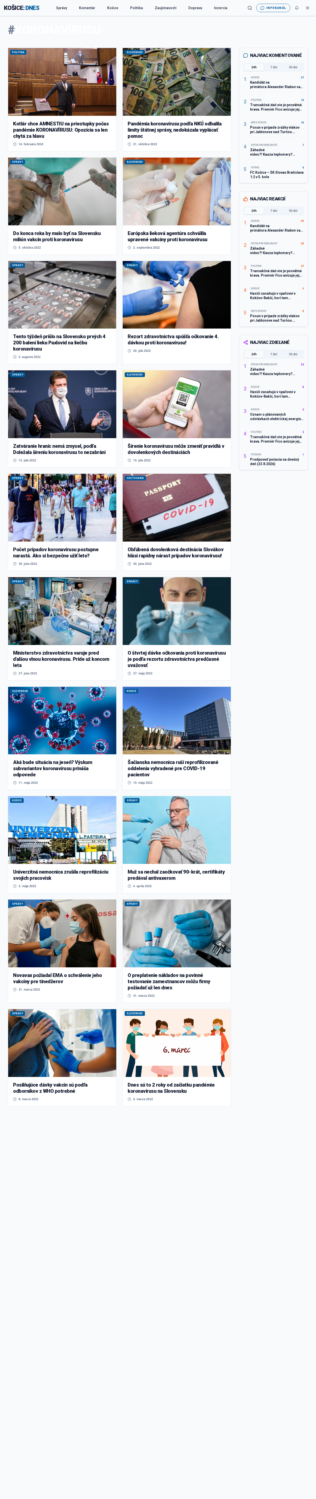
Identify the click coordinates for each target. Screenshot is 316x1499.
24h (254, 67)
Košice (112, 8)
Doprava (195, 8)
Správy (61, 8)
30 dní (293, 67)
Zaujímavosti (166, 8)
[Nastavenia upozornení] (296, 7)
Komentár (87, 8)
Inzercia (220, 8)
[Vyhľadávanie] (249, 7)
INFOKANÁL (276, 8)
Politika (136, 8)
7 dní (273, 67)
